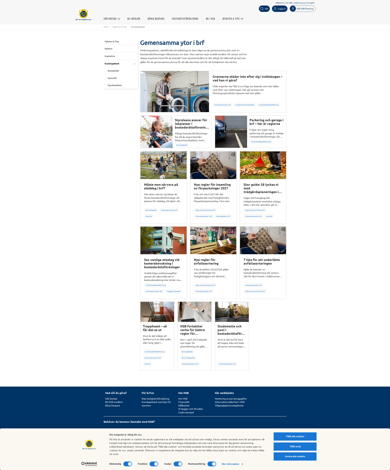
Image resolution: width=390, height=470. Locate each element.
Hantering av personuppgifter (231, 398)
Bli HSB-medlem (114, 401)
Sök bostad (111, 398)
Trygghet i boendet (173, 291)
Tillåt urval (295, 446)
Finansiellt (183, 401)
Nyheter (109, 48)
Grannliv (147, 364)
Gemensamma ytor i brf (222, 105)
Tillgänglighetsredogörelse (229, 405)
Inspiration (110, 56)
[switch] (154, 463)
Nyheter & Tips (231, 19)
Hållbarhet (280, 3)
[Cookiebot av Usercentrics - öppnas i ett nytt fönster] (89, 464)
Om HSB (289, 3)
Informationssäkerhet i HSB (230, 401)
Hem (106, 26)
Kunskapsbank (112, 63)
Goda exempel (186, 412)
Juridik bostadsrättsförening (269, 105)
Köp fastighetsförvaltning (155, 398)
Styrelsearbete (115, 85)
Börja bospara (156, 19)
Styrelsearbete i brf (223, 216)
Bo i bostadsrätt (181, 145)
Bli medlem (133, 19)
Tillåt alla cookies (295, 436)
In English (310, 3)
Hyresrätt (112, 78)
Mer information (230, 464)
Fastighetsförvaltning (185, 19)
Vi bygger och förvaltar (190, 408)
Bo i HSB (210, 19)
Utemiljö (149, 216)
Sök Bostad (110, 19)
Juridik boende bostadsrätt (244, 105)
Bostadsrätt (113, 70)
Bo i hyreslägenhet (188, 358)
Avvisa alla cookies (295, 456)
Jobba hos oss (299, 3)
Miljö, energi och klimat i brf (205, 210)
